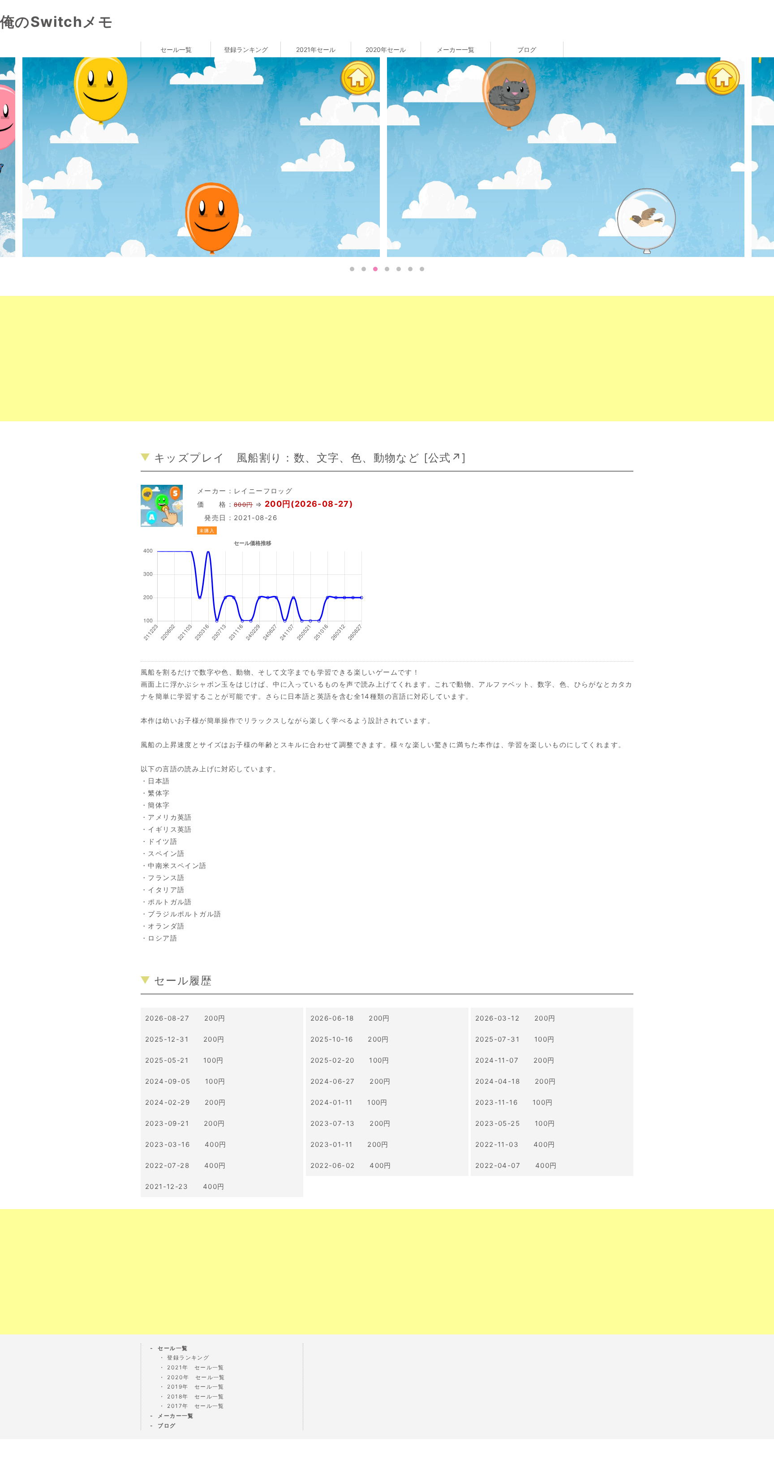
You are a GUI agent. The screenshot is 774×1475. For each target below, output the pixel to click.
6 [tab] (410, 269)
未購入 (207, 530)
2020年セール (386, 49)
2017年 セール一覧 (195, 1405)
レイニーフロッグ (263, 491)
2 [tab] (363, 269)
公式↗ (445, 457)
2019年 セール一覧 (195, 1386)
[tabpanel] (462, 156)
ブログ (526, 49)
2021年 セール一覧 (195, 1367)
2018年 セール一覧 (195, 1396)
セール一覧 (176, 49)
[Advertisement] (269, 358)
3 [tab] (375, 269)
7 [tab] (422, 269)
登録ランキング (246, 49)
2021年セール (315, 49)
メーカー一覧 (455, 49)
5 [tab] (398, 269)
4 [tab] (387, 269)
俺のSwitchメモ (56, 21)
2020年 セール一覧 (196, 1377)
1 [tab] (352, 269)
